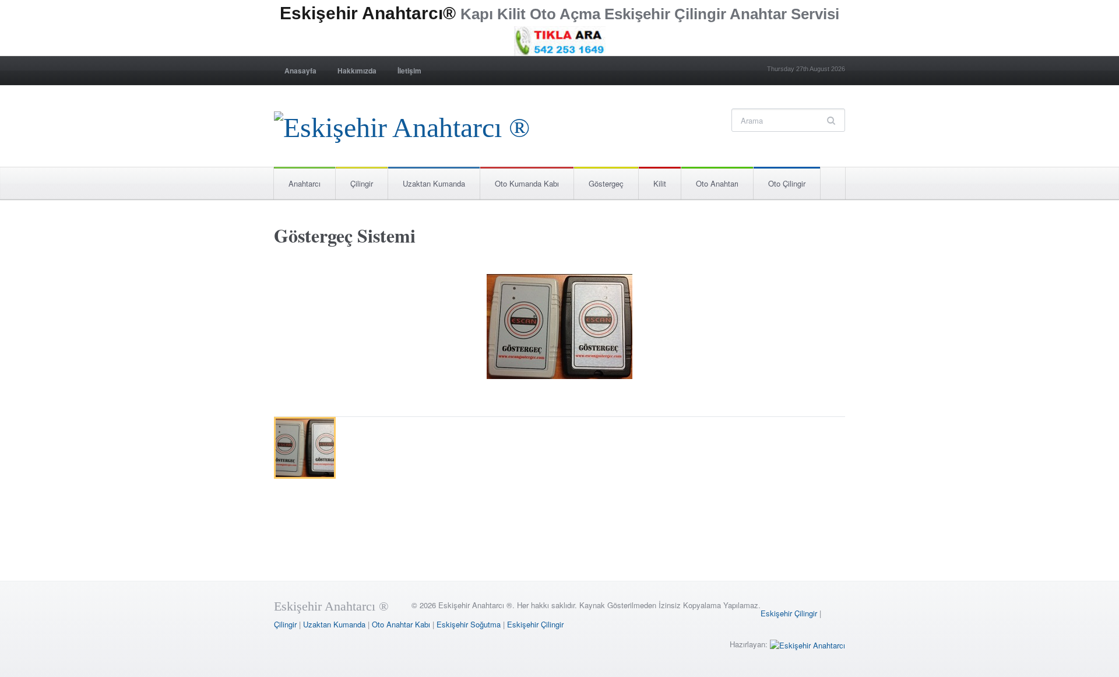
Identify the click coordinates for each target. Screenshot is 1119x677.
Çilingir (361, 183)
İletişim (409, 70)
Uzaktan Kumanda (434, 183)
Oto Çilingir (786, 183)
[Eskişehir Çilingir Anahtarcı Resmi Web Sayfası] (402, 124)
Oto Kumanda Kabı (527, 183)
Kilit (659, 183)
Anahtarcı (304, 183)
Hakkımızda (356, 70)
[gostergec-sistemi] (559, 329)
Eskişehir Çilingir (789, 613)
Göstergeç (606, 183)
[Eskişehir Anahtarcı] (807, 644)
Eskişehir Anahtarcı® (368, 13)
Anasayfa (300, 70)
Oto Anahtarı (717, 183)
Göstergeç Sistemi (345, 235)
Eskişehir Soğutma (469, 624)
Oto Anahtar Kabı (401, 624)
